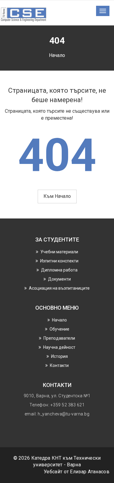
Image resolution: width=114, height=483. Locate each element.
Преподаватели (59, 338)
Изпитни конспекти (59, 260)
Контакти (59, 365)
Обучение (59, 329)
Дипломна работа (59, 270)
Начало (57, 55)
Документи (59, 279)
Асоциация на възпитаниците (59, 288)
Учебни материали (59, 251)
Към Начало (57, 196)
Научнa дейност (59, 347)
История (59, 356)
